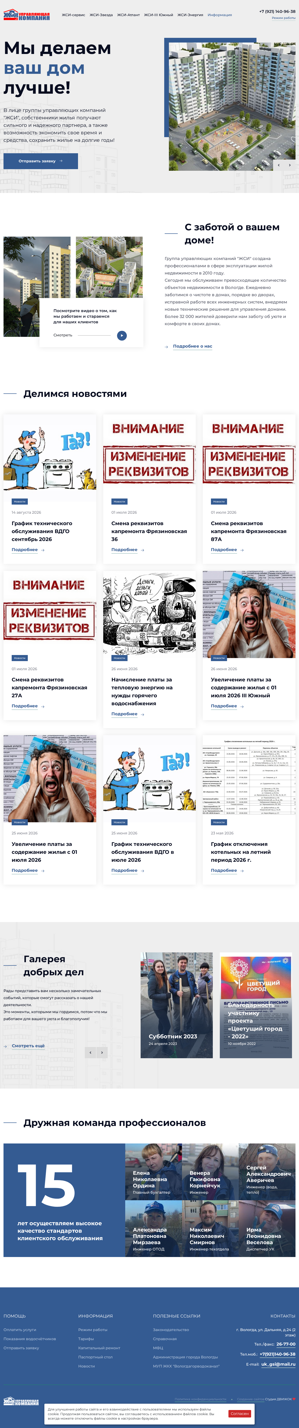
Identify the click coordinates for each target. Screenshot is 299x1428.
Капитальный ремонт (99, 1348)
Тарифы (86, 1339)
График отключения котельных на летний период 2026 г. (241, 852)
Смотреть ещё (28, 1045)
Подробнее (25, 549)
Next (289, 165)
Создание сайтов (250, 1399)
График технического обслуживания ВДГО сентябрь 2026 (42, 531)
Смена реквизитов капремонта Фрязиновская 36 (149, 531)
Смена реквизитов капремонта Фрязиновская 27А (49, 688)
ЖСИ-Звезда (101, 15)
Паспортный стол (95, 1357)
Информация (220, 15)
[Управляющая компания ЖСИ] (27, 14)
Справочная (165, 1339)
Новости (86, 1366)
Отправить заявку (38, 161)
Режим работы (283, 18)
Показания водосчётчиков (30, 1339)
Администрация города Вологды (185, 1357)
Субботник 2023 (173, 1036)
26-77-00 (286, 1344)
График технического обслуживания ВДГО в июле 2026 (142, 852)
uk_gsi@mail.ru (278, 1364)
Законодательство (171, 1330)
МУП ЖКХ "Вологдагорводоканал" (186, 1366)
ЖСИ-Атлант (128, 15)
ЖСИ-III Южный (158, 15)
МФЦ (158, 1348)
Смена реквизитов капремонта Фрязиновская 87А (249, 531)
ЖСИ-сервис (73, 15)
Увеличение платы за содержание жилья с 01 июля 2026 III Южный (244, 688)
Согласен (240, 1413)
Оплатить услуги (20, 1330)
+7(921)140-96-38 (277, 1354)
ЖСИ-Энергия (190, 15)
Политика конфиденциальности (200, 1399)
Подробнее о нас (192, 346)
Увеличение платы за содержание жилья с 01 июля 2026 (44, 852)
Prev (278, 165)
